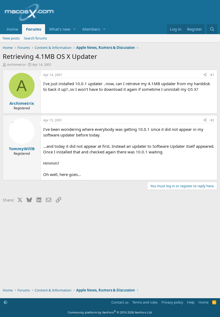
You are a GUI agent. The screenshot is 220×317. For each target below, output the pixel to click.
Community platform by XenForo (110, 312)
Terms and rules (144, 302)
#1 (212, 75)
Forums (33, 29)
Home (12, 29)
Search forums (35, 38)
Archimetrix (16, 64)
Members (91, 29)
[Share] (204, 75)
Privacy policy (172, 302)
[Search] (212, 29)
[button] (74, 29)
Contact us (120, 302)
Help (191, 302)
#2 (212, 120)
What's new (59, 29)
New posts (11, 38)
